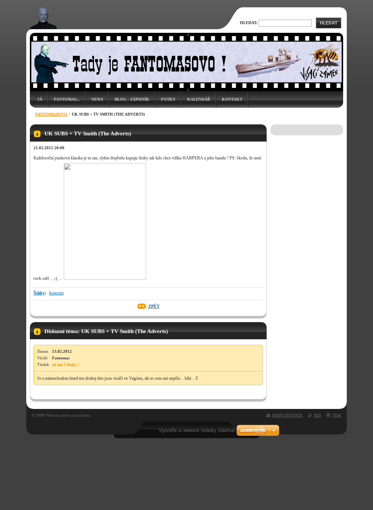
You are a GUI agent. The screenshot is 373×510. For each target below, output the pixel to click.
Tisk (336, 415)
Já (39, 99)
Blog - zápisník (132, 99)
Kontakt (232, 99)
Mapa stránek (287, 415)
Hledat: (249, 22)
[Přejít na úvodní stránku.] (43, 26)
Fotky (168, 99)
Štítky (39, 292)
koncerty (56, 292)
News (97, 99)
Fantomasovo (51, 114)
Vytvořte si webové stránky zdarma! (197, 430)
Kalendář (198, 99)
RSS (317, 415)
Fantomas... (67, 99)
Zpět (154, 306)
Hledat (328, 23)
